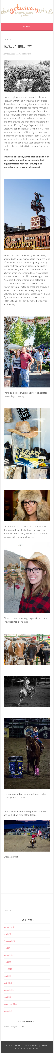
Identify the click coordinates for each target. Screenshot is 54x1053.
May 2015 (7, 934)
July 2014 (7, 948)
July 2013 (7, 962)
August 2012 (9, 990)
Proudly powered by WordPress (22, 1045)
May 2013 (7, 976)
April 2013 (8, 983)
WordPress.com (31, 1048)
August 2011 (9, 1011)
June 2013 (8, 969)
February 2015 (9, 941)
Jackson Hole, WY (18, 46)
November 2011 (10, 1004)
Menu (28, 26)
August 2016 (9, 927)
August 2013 (9, 955)
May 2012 (7, 997)
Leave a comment (24, 54)
